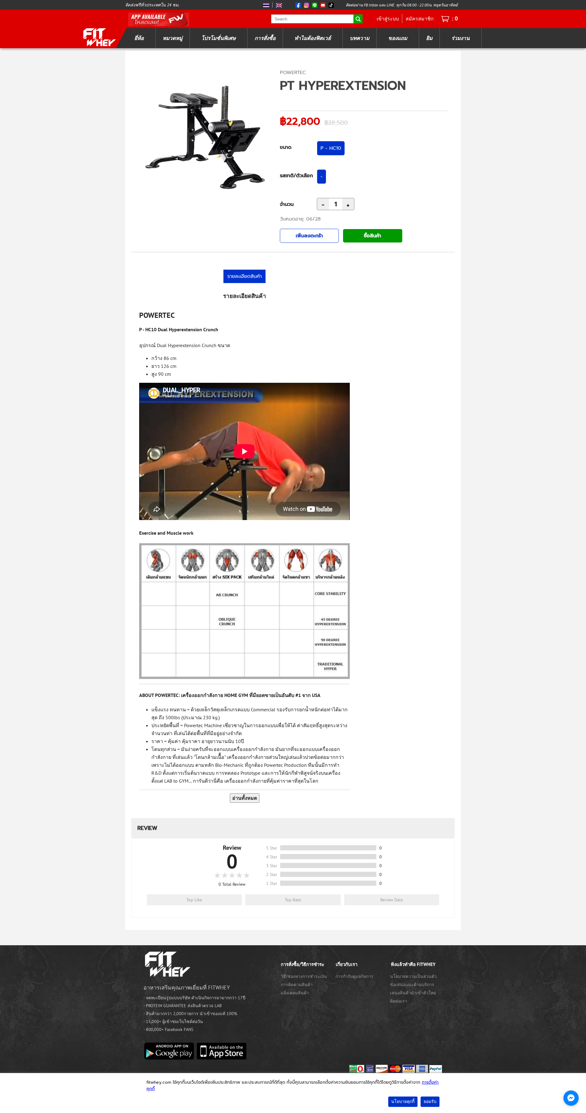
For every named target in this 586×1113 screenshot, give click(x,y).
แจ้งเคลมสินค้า (295, 993)
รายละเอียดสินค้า (244, 276)
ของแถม (397, 38)
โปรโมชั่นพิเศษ (218, 38)
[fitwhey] (99, 37)
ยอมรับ (430, 1101)
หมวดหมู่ (173, 38)
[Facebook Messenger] (571, 1098)
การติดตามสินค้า (297, 984)
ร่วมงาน (460, 38)
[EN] (278, 5)
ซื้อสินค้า (372, 235)
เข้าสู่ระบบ (388, 19)
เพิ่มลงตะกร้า (309, 235)
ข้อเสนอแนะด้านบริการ (412, 984)
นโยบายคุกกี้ (402, 1101)
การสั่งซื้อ (265, 38)
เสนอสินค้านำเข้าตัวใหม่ (413, 993)
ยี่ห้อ (139, 38)
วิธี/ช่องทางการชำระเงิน (304, 976)
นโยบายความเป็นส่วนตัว (413, 976)
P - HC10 (330, 148)
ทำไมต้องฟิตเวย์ (313, 38)
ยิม (429, 38)
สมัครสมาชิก (420, 19)
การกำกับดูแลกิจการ (354, 976)
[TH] (267, 5)
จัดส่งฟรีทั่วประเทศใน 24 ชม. (152, 5)
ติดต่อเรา (398, 1001)
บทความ (359, 38)
